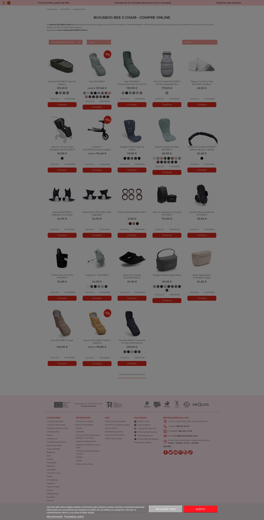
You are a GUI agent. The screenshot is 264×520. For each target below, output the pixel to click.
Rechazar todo (166, 509)
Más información (55, 516)
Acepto (200, 509)
